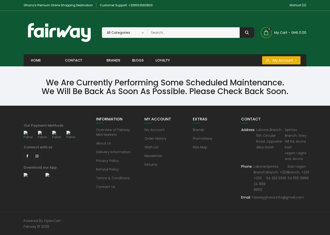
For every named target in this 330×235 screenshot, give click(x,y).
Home (36, 60)
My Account (154, 129)
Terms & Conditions (113, 178)
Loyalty (163, 60)
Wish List (151, 147)
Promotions (202, 138)
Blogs (137, 60)
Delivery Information (113, 152)
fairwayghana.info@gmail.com (278, 197)
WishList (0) (297, 5)
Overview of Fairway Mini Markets (113, 132)
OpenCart (52, 220)
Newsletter (153, 155)
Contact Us (105, 186)
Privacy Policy (107, 160)
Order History (155, 138)
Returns (150, 164)
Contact (73, 60)
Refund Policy (107, 169)
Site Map (200, 147)
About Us (103, 143)
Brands (113, 60)
